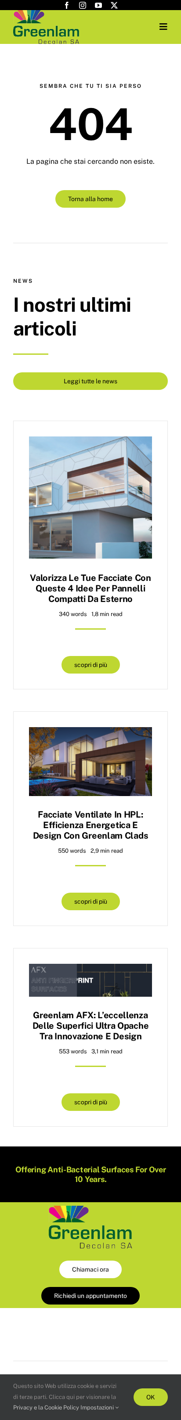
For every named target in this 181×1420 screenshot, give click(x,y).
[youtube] (98, 5)
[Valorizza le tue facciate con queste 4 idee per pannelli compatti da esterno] (90, 443)
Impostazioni (97, 1407)
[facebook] (66, 5)
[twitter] (114, 5)
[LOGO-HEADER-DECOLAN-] (46, 13)
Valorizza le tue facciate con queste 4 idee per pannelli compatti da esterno (90, 588)
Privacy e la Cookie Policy (46, 1407)
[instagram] (82, 5)
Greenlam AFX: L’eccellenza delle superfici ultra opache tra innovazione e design (91, 1026)
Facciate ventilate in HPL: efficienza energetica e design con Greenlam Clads (90, 825)
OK (150, 1397)
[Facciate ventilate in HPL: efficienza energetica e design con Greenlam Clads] (90, 733)
